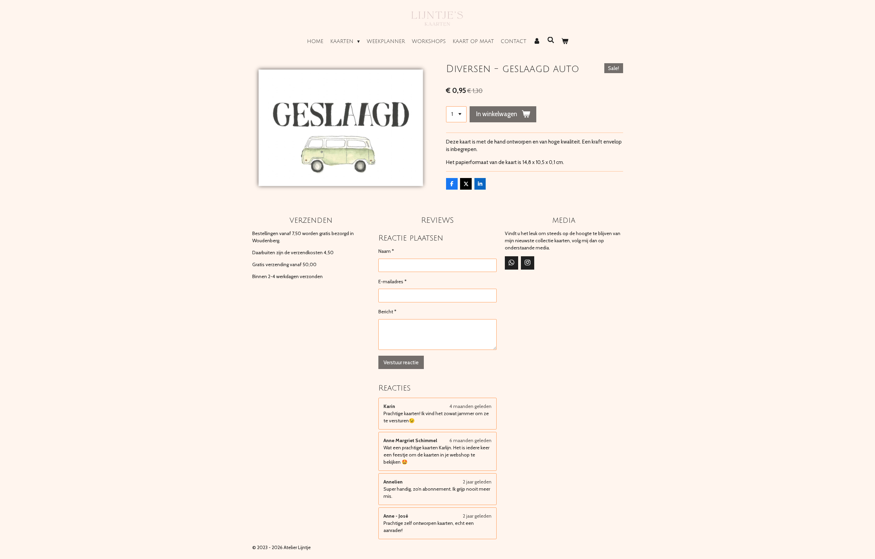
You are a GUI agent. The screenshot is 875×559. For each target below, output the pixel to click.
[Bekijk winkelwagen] (565, 41)
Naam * (386, 251)
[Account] (537, 41)
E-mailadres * (392, 281)
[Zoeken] (551, 40)
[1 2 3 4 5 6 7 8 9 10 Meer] (456, 114)
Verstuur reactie (401, 362)
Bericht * (387, 312)
